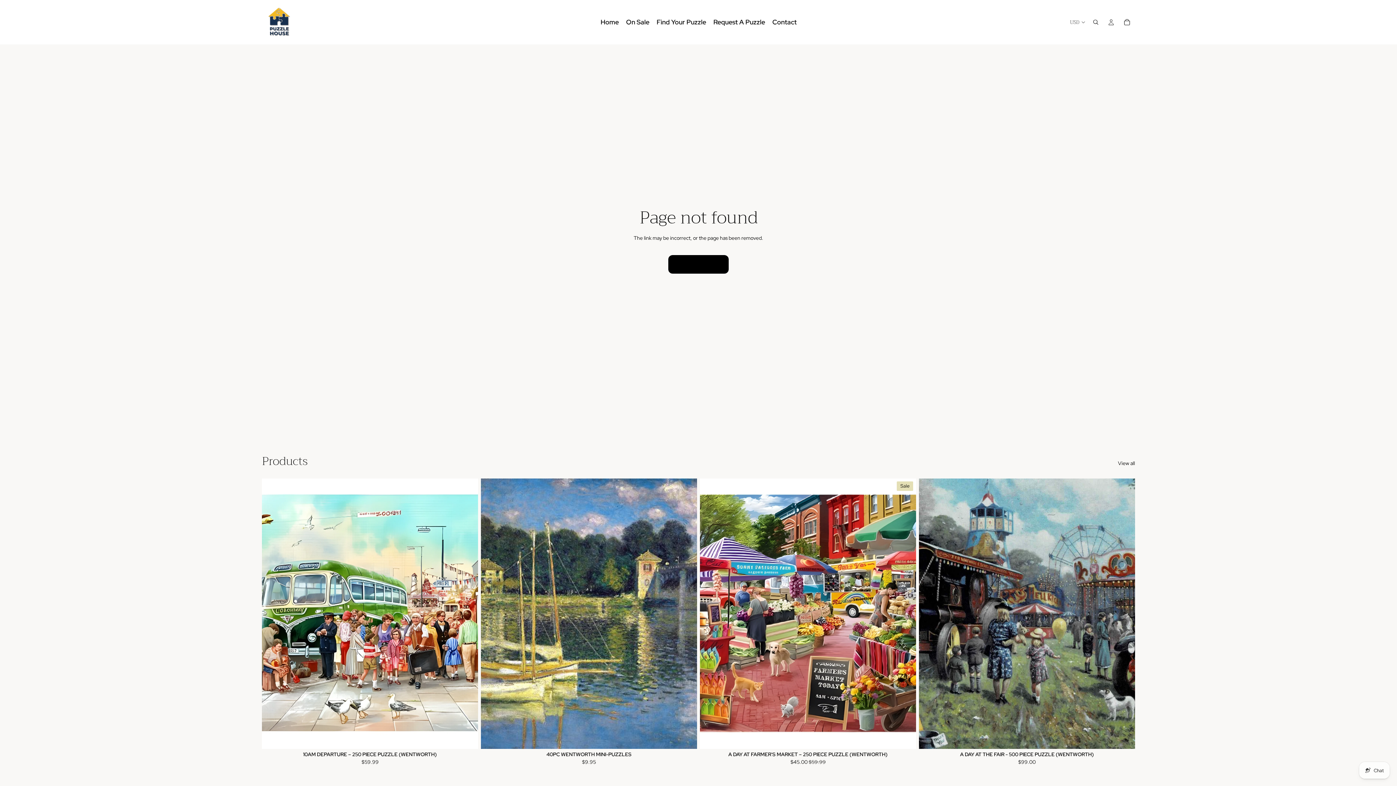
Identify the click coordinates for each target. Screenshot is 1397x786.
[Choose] (685, 737)
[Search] (1096, 22)
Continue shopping (698, 264)
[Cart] (1127, 22)
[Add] (466, 737)
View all (1126, 463)
